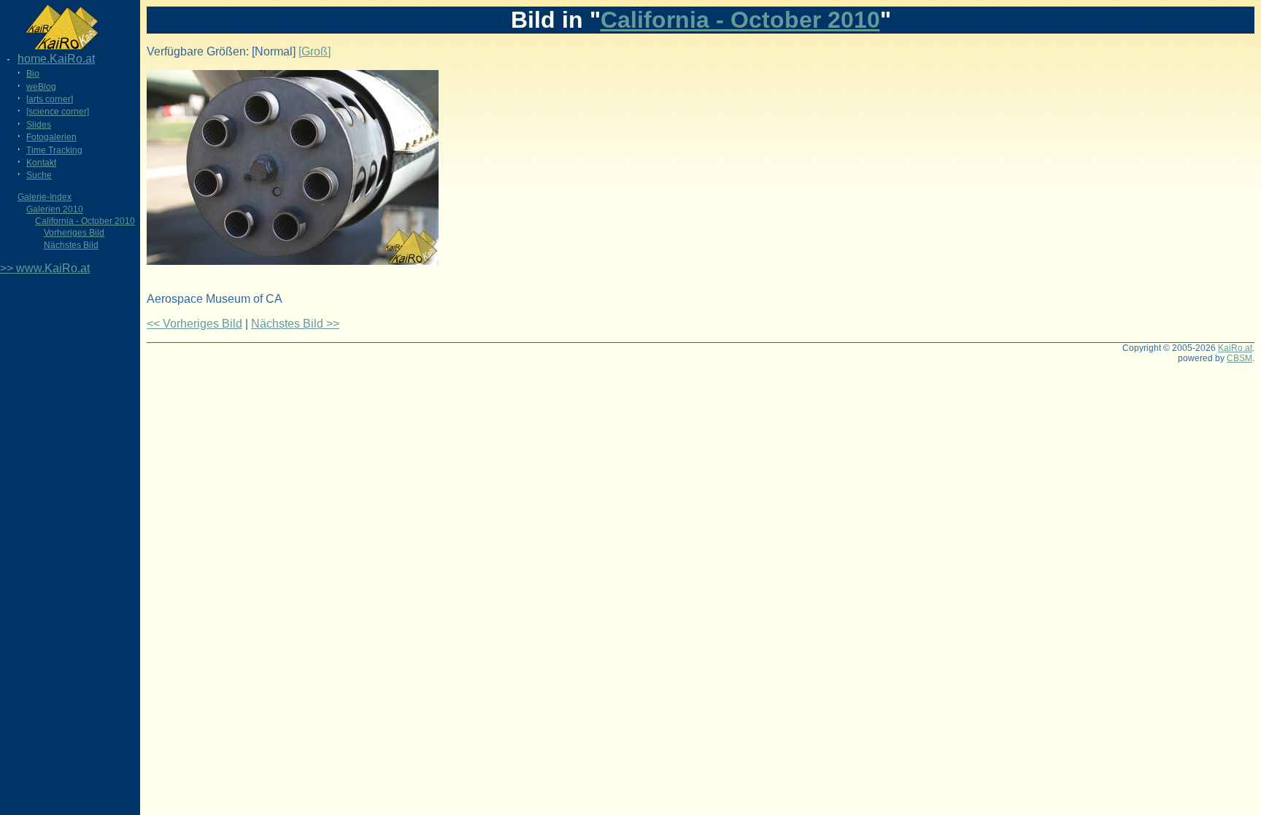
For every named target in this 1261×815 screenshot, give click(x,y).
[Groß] (314, 51)
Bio (32, 74)
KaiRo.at (1235, 348)
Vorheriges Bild (74, 233)
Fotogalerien (51, 137)
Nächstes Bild (71, 245)
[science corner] (57, 112)
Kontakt (41, 163)
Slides (38, 125)
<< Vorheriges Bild (194, 323)
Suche (39, 175)
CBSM (1239, 358)
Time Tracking (54, 150)
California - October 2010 (85, 221)
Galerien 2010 (54, 209)
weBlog (41, 87)
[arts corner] (49, 99)
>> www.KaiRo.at (45, 268)
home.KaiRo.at (56, 59)
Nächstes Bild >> (295, 323)
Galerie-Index (45, 197)
